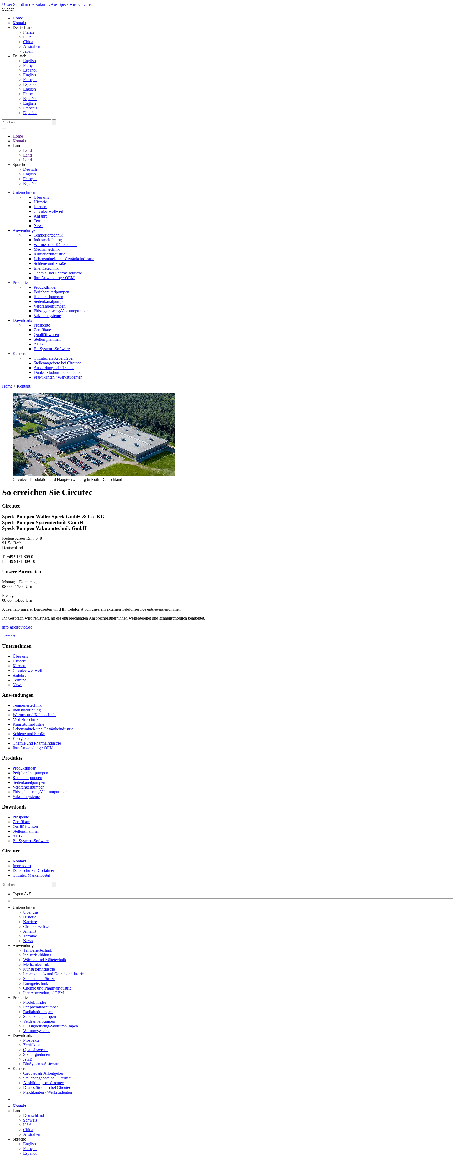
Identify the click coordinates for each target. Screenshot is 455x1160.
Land (27, 150)
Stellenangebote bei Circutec (57, 363)
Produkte (20, 282)
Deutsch (30, 169)
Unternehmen (24, 192)
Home (18, 18)
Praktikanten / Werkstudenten (58, 377)
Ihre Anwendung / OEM (54, 277)
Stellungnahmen (47, 339)
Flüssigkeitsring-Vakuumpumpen (61, 311)
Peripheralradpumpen (51, 292)
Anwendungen (25, 230)
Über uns (41, 197)
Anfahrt (40, 216)
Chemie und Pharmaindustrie (58, 273)
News (38, 225)
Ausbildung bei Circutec (54, 367)
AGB (38, 344)
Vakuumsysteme (47, 315)
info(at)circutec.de (17, 627)
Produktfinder (45, 287)
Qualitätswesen (46, 334)
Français (30, 65)
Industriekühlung (48, 240)
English (29, 60)
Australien (31, 46)
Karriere (40, 206)
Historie (40, 202)
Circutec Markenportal (31, 875)
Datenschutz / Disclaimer (33, 870)
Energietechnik (46, 268)
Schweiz (30, 1120)
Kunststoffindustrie (49, 254)
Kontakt (19, 23)
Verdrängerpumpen (50, 306)
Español (30, 70)
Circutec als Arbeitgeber (54, 358)
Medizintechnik (47, 249)
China (28, 41)
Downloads (22, 320)
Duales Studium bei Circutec (57, 372)
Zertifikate (42, 330)
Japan (28, 51)
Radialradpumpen (48, 296)
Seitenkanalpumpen (50, 301)
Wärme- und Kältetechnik (55, 244)
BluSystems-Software (52, 349)
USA (27, 37)
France (28, 32)
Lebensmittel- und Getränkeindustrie (64, 259)
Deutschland (33, 1115)
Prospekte (42, 325)
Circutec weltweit (48, 211)
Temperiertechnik (48, 235)
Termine (40, 221)
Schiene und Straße (50, 263)
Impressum (22, 865)
